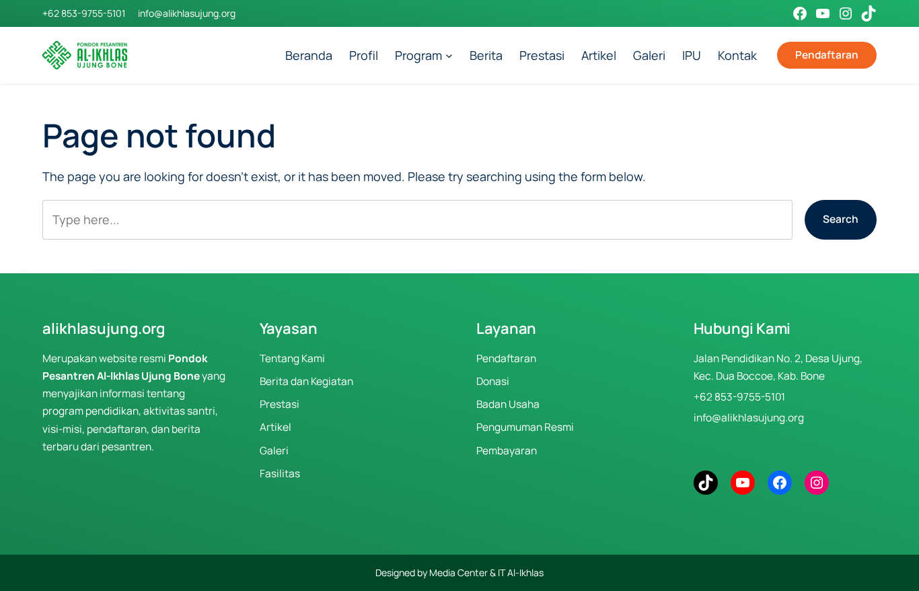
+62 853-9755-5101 (83, 13)
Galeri (274, 451)
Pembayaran (506, 451)
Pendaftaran (826, 55)
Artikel (275, 427)
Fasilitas (280, 473)
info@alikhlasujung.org (186, 13)
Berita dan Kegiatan (306, 381)
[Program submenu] (449, 55)
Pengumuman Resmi (525, 427)
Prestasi (279, 404)
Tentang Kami (292, 358)
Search (840, 219)
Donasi (492, 381)
